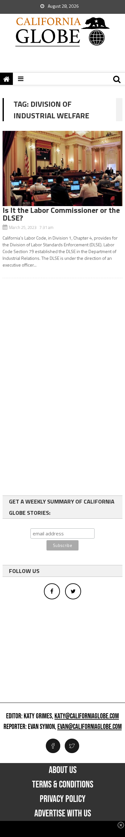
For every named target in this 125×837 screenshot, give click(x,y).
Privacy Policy (63, 799)
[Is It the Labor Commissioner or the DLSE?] (62, 168)
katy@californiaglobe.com (86, 716)
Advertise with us (62, 813)
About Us (63, 770)
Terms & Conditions (62, 784)
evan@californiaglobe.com (89, 727)
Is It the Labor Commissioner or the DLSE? (61, 213)
